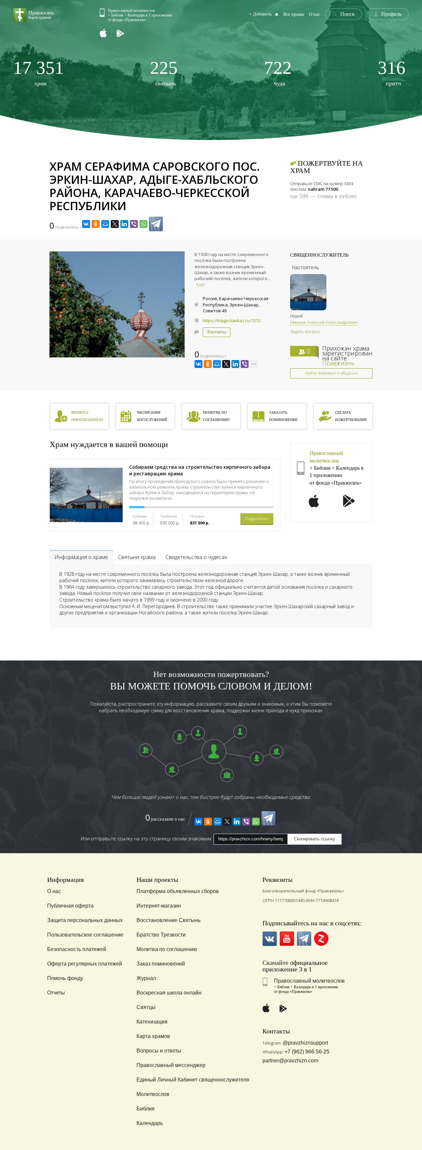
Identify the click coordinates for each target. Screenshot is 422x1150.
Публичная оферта (70, 906)
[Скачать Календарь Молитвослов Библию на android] (125, 34)
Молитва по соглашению (166, 949)
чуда (278, 73)
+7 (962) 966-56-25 (307, 1051)
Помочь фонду (65, 978)
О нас (314, 14)
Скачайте (275, 962)
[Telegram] (156, 224)
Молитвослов (152, 1094)
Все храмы (293, 14)
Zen (321, 938)
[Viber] (134, 224)
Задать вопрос (305, 331)
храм (38, 73)
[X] (115, 224)
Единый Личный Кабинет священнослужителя (192, 1079)
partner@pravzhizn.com (290, 1060)
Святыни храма (137, 557)
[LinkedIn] (124, 224)
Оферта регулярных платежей (84, 964)
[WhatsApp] (143, 224)
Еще (200, 284)
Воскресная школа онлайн (168, 993)
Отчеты (56, 993)
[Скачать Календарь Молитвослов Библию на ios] (108, 34)
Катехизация (151, 1021)
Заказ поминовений (160, 964)
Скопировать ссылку (314, 838)
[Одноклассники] (96, 224)
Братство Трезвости (161, 935)
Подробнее (257, 518)
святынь (164, 73)
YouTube (287, 938)
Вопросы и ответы (158, 1050)
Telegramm (304, 938)
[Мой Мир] (105, 224)
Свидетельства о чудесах (196, 557)
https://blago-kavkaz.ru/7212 (231, 320)
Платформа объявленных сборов (177, 891)
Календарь (149, 1123)
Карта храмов (153, 1036)
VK (269, 938)
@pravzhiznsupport (305, 1043)
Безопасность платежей (76, 949)
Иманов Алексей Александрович (324, 322)
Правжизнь (338, 363)
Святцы (146, 1007)
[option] (117, 304)
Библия (145, 1108)
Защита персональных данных (85, 920)
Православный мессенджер (170, 1065)
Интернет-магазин (158, 906)
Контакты (216, 331)
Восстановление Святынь (168, 920)
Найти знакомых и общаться (331, 373)
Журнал (146, 978)
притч (392, 73)
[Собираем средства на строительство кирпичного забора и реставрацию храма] (86, 495)
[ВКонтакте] (86, 224)
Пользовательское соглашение (85, 935)
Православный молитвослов (309, 981)
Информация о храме (81, 557)
